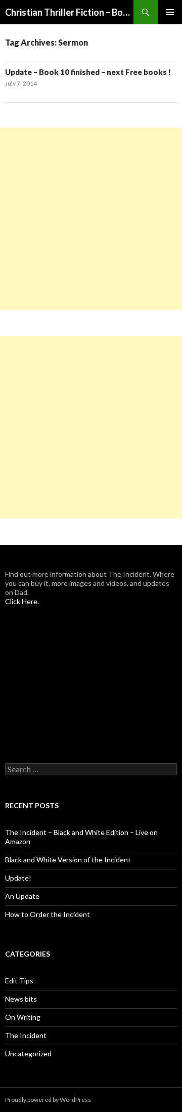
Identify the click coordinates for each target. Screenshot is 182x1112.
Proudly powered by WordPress (48, 1099)
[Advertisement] (91, 219)
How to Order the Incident (47, 914)
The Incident (26, 1035)
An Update (22, 896)
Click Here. (22, 601)
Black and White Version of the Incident (68, 859)
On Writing (22, 1017)
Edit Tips (19, 980)
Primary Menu (170, 12)
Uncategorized (28, 1053)
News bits (21, 999)
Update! (18, 877)
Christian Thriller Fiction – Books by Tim (69, 12)
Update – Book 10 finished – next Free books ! (88, 71)
